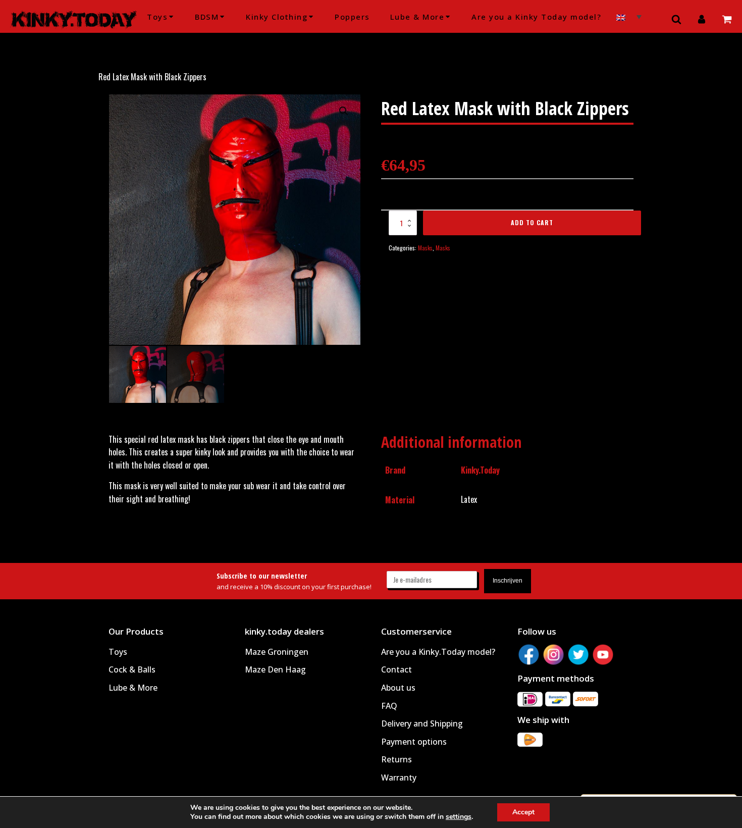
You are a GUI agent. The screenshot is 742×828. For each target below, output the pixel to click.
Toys (157, 17)
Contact (396, 669)
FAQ (389, 705)
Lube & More (417, 17)
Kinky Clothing (276, 17)
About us (398, 687)
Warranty (398, 777)
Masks (425, 247)
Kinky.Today (480, 470)
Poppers (352, 17)
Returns (396, 759)
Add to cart (532, 222)
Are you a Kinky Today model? (536, 17)
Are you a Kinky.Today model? (438, 651)
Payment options (414, 741)
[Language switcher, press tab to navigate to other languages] (629, 16)
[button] (344, 111)
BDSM (207, 17)
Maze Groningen (276, 651)
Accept (523, 812)
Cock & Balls (132, 669)
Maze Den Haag (275, 669)
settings (458, 816)
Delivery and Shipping (422, 723)
